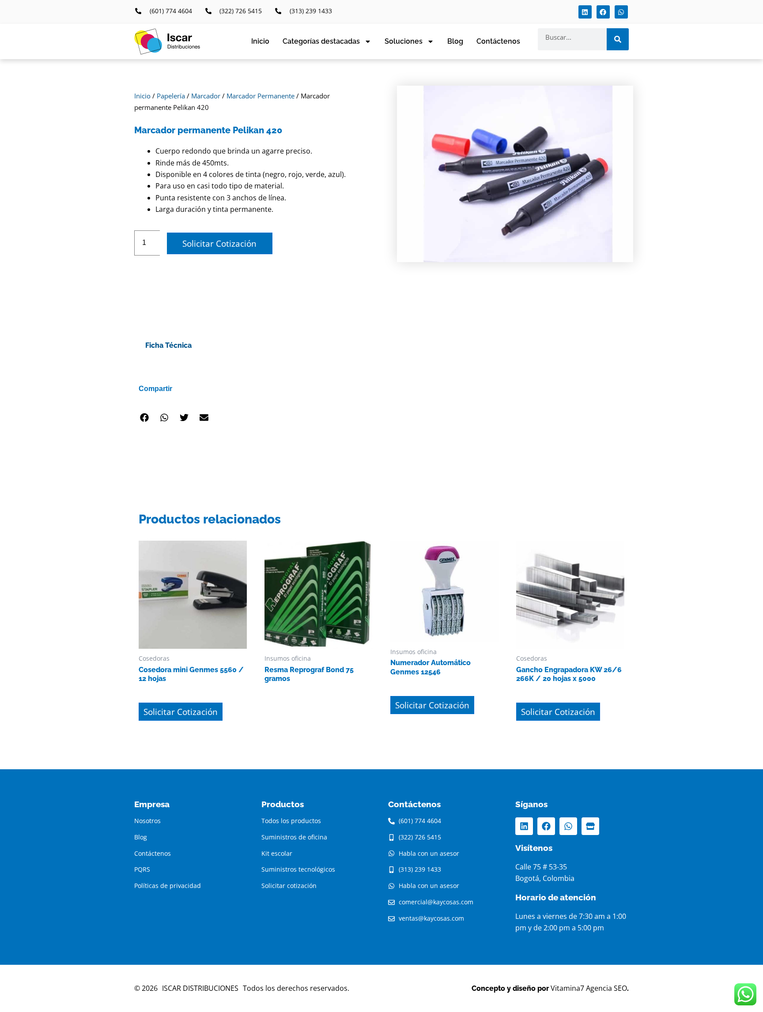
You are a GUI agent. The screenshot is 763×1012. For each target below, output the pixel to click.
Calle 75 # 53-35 (541, 867)
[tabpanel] (381, 367)
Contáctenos (498, 41)
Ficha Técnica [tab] (168, 345)
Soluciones (404, 41)
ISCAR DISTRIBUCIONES (200, 988)
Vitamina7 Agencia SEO (589, 988)
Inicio (260, 41)
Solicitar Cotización (219, 243)
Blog (455, 41)
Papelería (171, 95)
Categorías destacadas (321, 41)
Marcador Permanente (261, 95)
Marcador (205, 95)
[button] (144, 417)
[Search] (618, 39)
